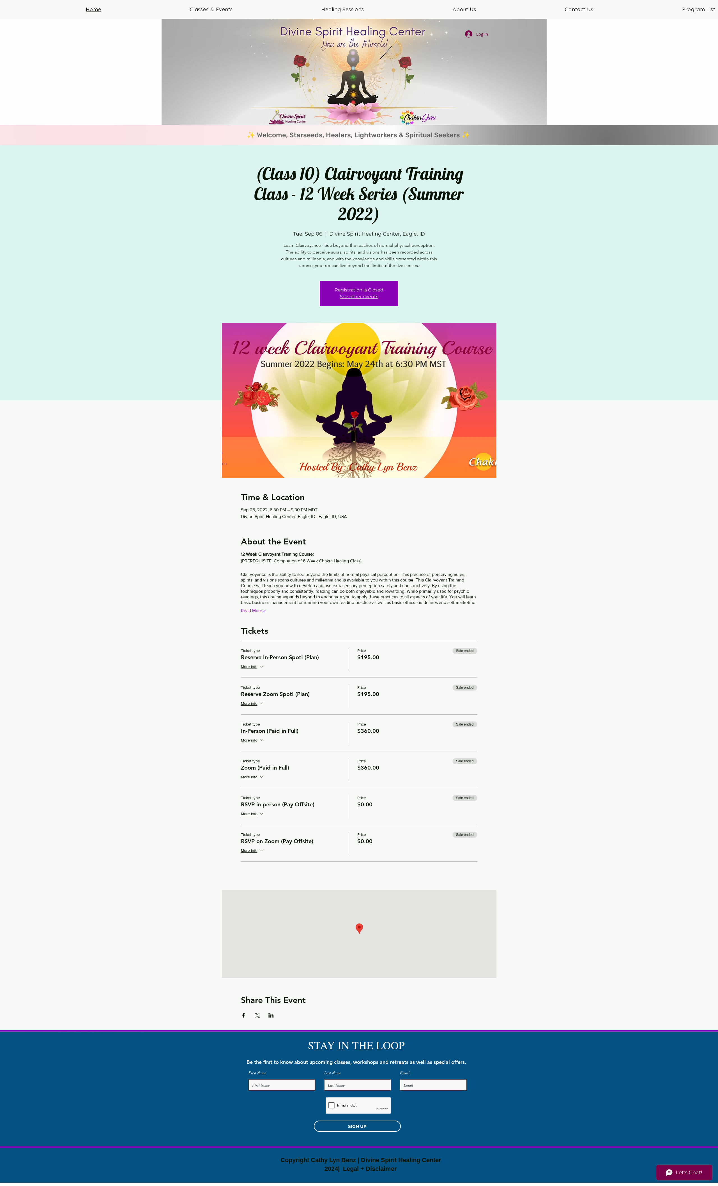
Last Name (332, 1073)
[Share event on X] (257, 1015)
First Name (257, 1073)
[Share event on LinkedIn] (271, 1015)
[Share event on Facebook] (243, 1015)
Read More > (253, 610)
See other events (359, 296)
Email (404, 1073)
